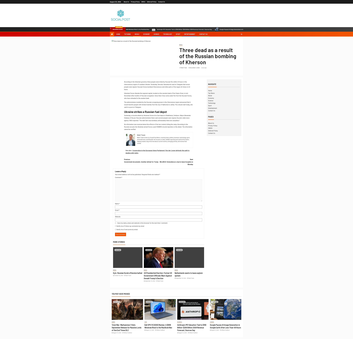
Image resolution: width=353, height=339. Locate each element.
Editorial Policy (151, 2)
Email (117, 210)
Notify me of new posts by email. (127, 229)
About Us (126, 2)
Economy (146, 34)
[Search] (241, 34)
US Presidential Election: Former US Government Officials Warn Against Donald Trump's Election (158, 276)
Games (113, 322)
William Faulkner (128, 332)
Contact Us (161, 2)
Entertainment (189, 34)
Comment (118, 177)
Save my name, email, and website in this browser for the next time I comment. (142, 223)
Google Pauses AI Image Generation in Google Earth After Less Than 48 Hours (226, 29)
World (137, 34)
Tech (145, 322)
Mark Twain (184, 67)
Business (179, 322)
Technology (167, 34)
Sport (178, 34)
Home (118, 34)
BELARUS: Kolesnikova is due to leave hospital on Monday (176, 162)
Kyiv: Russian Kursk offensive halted (127, 273)
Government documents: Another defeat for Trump (141, 161)
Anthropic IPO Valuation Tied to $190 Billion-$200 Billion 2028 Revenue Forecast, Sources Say (168, 29)
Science (156, 34)
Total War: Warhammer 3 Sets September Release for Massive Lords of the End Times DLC (126, 327)
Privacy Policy (135, 2)
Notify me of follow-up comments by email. (130, 226)
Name (117, 204)
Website (117, 217)
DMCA (143, 2)
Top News (127, 34)
